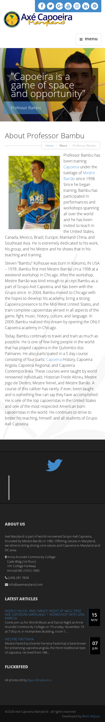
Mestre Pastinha (19, 639)
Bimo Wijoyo (91, 716)
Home (49, 145)
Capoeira (71, 167)
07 (95, 645)
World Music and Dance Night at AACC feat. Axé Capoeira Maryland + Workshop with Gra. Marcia (45, 614)
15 (94, 617)
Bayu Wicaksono (39, 680)
